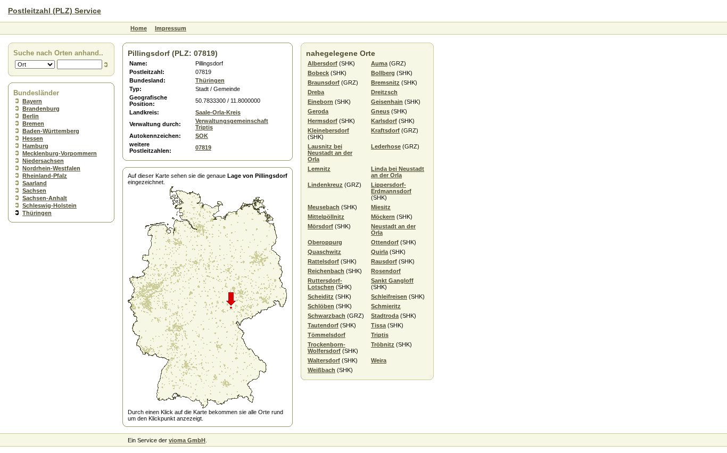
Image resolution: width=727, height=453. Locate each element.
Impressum (170, 28)
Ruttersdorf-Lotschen (325, 283)
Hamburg (35, 146)
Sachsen (34, 190)
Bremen (33, 123)
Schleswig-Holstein (49, 205)
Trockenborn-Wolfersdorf (326, 347)
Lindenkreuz (325, 185)
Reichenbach (326, 271)
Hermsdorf (322, 121)
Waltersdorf (324, 360)
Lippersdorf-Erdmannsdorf (391, 188)
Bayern (32, 101)
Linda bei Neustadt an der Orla (397, 172)
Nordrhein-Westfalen (51, 168)
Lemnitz (319, 169)
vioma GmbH (187, 440)
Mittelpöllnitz (326, 216)
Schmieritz (386, 306)
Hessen (32, 138)
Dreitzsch (384, 92)
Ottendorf (385, 242)
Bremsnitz (385, 82)
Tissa (378, 325)
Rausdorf (384, 261)
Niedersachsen (43, 161)
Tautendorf (323, 325)
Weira (378, 360)
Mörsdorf (320, 226)
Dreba (316, 92)
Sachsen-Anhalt (44, 198)
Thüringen (37, 213)
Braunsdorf (324, 82)
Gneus (380, 111)
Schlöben (321, 306)
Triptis (380, 335)
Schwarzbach (326, 315)
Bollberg (383, 73)
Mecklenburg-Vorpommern (59, 153)
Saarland (34, 183)
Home (138, 28)
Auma (379, 63)
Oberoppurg (325, 242)
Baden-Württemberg (50, 131)
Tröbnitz (382, 344)
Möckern (383, 216)
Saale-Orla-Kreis (218, 112)
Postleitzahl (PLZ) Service (54, 10)
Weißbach (321, 370)
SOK (201, 136)
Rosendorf (386, 271)
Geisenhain (387, 101)
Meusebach (324, 207)
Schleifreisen (389, 296)
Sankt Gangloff (392, 280)
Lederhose (386, 146)
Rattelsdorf (323, 261)
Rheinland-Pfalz (44, 175)
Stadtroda (385, 315)
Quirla (379, 252)
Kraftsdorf (385, 130)
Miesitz (381, 207)
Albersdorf (322, 63)
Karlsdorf (384, 121)
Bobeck (318, 73)
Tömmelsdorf (326, 335)
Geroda (318, 111)
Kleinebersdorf (328, 130)
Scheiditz (321, 296)
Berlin (30, 116)
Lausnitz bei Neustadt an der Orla (330, 152)
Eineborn (320, 101)
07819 (203, 147)
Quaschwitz (324, 252)
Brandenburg (41, 108)
